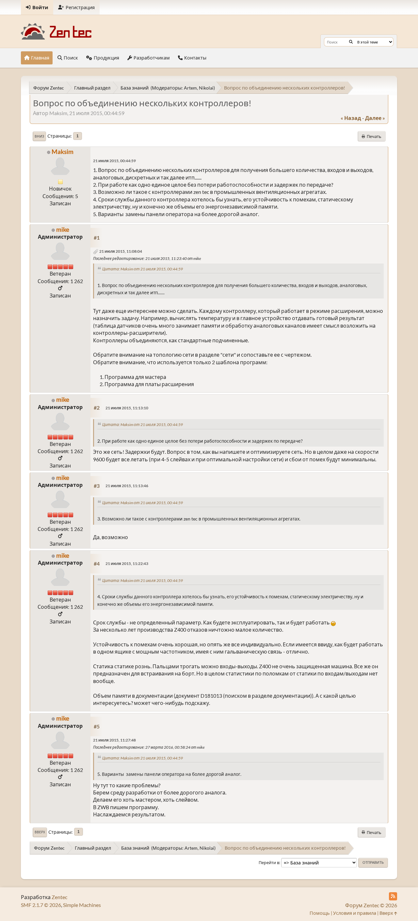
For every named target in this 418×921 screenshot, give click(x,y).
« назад (351, 118)
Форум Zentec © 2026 (371, 905)
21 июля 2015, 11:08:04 (120, 251)
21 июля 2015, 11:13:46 (126, 486)
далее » (375, 118)
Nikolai (206, 88)
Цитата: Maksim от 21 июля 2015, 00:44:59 (142, 268)
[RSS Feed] (393, 896)
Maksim (62, 151)
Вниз (39, 136)
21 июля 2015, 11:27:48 (114, 740)
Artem (190, 88)
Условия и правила (354, 913)
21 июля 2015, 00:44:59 (114, 161)
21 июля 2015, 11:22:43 (126, 563)
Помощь (320, 913)
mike (62, 229)
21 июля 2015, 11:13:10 (126, 408)
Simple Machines (82, 905)
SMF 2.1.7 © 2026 (41, 905)
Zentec (59, 897)
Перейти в (269, 862)
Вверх (40, 832)
